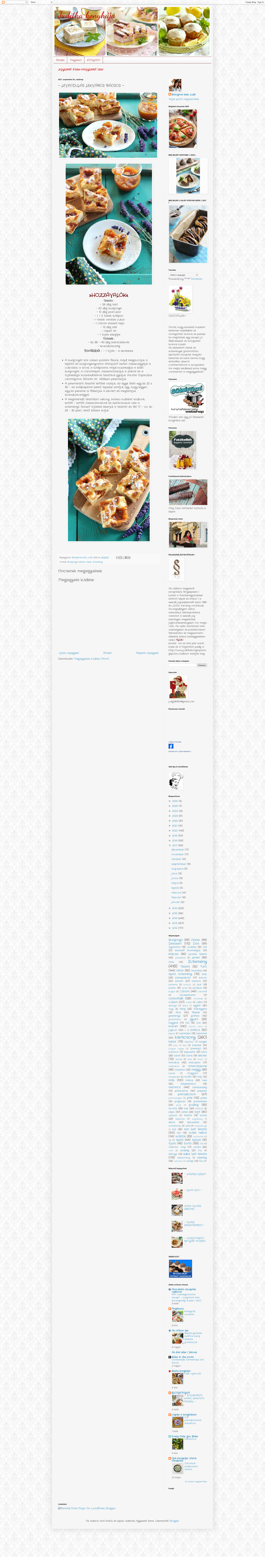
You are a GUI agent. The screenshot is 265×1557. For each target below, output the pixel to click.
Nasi (171, 962)
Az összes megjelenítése (196, 1481)
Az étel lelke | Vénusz (184, 1352)
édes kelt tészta (195, 1154)
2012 (175, 928)
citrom (185, 991)
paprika (202, 1091)
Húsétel (191, 947)
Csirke (195, 940)
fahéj (183, 1009)
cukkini (173, 1002)
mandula (174, 1062)
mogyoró (192, 1073)
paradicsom (187, 1094)
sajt (197, 1112)
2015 (175, 913)
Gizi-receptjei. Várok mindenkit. (184, 1460)
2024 (175, 811)
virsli (171, 1150)
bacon (203, 977)
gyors (194, 1019)
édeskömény (183, 1157)
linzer (89, 561)
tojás (172, 1143)
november (178, 854)
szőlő (187, 1125)
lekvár (82, 561)
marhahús (174, 1066)
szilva (172, 1122)
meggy (196, 1070)
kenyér (203, 1041)
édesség (202, 1157)
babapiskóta (183, 977)
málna (189, 1080)
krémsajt (195, 1048)
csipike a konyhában (184, 1414)
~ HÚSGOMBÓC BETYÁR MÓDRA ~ (194, 1241)
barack (196, 981)
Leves (196, 957)
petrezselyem (175, 1098)
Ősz (201, 1161)
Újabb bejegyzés (69, 653)
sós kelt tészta (195, 1129)
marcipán (195, 1062)
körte (189, 1055)
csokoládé (176, 998)
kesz (175, 1045)
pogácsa (180, 1101)
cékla (199, 1002)
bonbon (187, 984)
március (176, 892)
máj (200, 1077)
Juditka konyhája (87, 15)
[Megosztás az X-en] (123, 557)
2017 (175, 845)
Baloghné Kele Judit (184, 94)
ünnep (190, 1161)
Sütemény (98, 561)
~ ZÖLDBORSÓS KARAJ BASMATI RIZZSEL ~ (194, 1398)
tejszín (196, 1140)
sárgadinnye (200, 1125)
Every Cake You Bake (185, 1436)
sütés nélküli (198, 1133)
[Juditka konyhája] (171, 748)
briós (185, 988)
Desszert (175, 943)
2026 (175, 801)
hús (199, 1023)
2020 (175, 830)
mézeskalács (188, 1084)
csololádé (198, 998)
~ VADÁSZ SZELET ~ (195, 1175)
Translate (196, 279)
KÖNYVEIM (93, 60)
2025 (175, 806)
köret (177, 1055)
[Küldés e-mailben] (117, 557)
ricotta (173, 1108)
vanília (197, 1147)
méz (204, 1080)
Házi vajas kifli (192, 1373)
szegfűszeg (197, 1119)
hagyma (173, 1023)
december (178, 849)
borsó (172, 988)
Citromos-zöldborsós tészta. (191, 1466)
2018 (175, 840)
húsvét (173, 1026)
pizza (204, 1098)
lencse (179, 1059)
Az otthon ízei (180, 1330)
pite (189, 1098)
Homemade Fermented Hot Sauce (188, 1361)
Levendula (180, 957)
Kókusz (173, 954)
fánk (178, 1012)
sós (174, 1129)
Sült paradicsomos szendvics (192, 1420)
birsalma (173, 984)
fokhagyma (200, 1009)
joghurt (173, 1030)
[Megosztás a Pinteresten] (129, 557)
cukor (189, 1002)
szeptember (179, 864)
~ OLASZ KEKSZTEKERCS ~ (194, 1224)
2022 (175, 821)
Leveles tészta (197, 954)
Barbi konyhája (181, 1371)
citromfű (202, 991)
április (175, 888)
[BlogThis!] (120, 557)
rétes (184, 1112)
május (175, 883)
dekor (185, 1005)
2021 (175, 826)
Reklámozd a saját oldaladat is (180, 751)
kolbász (196, 1045)
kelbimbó (189, 1041)
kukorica (174, 1052)
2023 (175, 816)
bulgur (172, 991)
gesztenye (175, 1016)
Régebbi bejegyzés (147, 653)
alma (180, 970)
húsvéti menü (196, 1026)
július (174, 873)
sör (179, 1133)
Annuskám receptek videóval (184, 1291)
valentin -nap (177, 1147)
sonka (203, 1115)
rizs (186, 1108)
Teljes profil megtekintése (184, 99)
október (176, 859)
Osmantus (190, 1439)
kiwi (185, 1045)
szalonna (180, 1119)
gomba (195, 1016)
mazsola (180, 1069)
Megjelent (76, 60)
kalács (195, 1030)
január (176, 902)
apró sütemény (180, 974)
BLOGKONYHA (181, 1392)
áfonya (173, 1154)
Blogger (174, 1521)
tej (170, 1140)
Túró (203, 966)
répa (172, 1112)
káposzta (189, 1052)
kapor (172, 1033)
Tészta (185, 966)
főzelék (196, 1012)
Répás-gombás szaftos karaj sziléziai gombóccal (193, 1338)
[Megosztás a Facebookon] (126, 557)
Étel (200, 1150)
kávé (204, 1052)
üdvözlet (178, 1161)
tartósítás (198, 1136)
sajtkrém (173, 1115)
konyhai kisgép (176, 1048)
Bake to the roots (183, 1357)
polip (178, 1105)
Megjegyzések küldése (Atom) (91, 659)
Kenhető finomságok (188, 950)
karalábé (184, 1033)
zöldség (184, 1150)
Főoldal (60, 60)
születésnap (175, 1125)
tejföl (179, 1140)
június (175, 878)
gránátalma (175, 1019)
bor (199, 984)
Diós (196, 943)
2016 (175, 908)
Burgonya (72, 561)
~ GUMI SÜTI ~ (193, 1190)
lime (190, 1059)
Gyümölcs (175, 947)
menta (172, 1073)
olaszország (199, 1087)
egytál (197, 1005)
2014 (175, 918)
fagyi (171, 1009)
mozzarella (174, 1076)
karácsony (185, 1037)
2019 (175, 835)
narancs (175, 1087)
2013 (175, 923)
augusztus (177, 869)
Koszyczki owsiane (189, 1313)
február (176, 897)
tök (201, 1143)
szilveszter (193, 1122)
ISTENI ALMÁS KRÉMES (192, 1207)
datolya (173, 1005)
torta (188, 1143)
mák (172, 1080)
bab (204, 974)
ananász (196, 970)
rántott (199, 1108)
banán (179, 981)
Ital (205, 947)
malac (200, 1059)
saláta (188, 1115)
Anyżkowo (178, 1308)
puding (193, 1105)
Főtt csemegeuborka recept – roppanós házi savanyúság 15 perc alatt (186, 1297)
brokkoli (197, 988)
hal (187, 1023)
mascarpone (197, 1066)
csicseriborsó (187, 995)
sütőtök (180, 1136)
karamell (201, 1033)
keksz (172, 1041)
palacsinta (181, 1091)
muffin (188, 1077)
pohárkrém (200, 1101)
